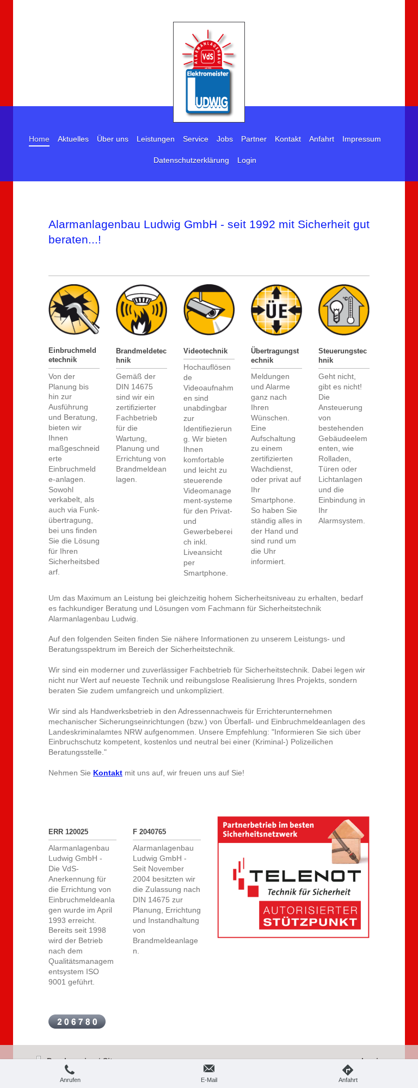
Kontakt (107, 772)
